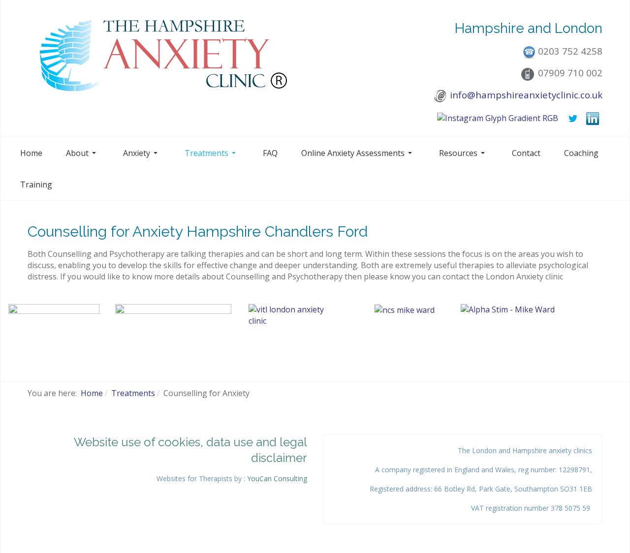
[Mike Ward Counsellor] (53, 320)
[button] (82, 153)
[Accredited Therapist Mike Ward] (173, 321)
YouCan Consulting (277, 478)
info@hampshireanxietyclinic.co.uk (526, 95)
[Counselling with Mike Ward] (292, 325)
